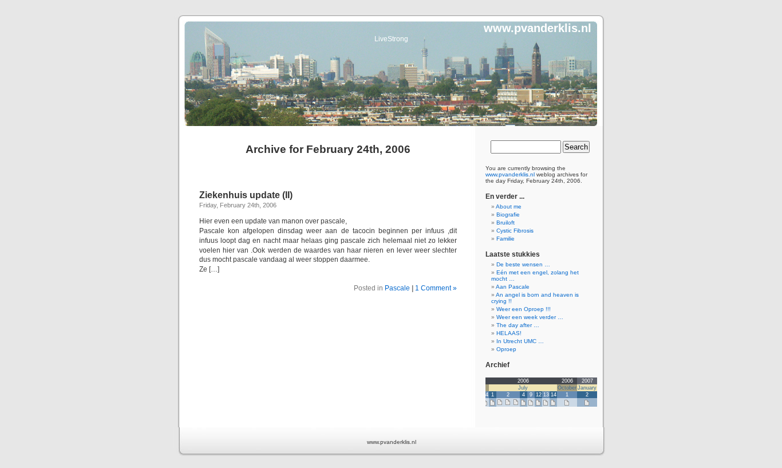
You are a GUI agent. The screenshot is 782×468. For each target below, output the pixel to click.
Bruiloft (505, 222)
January (587, 388)
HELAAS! (509, 333)
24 (485, 395)
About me (509, 206)
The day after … (517, 325)
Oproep (506, 349)
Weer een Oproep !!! (523, 309)
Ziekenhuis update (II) (246, 195)
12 (539, 395)
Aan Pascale (513, 287)
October (567, 388)
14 (553, 395)
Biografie (508, 214)
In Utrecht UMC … (520, 341)
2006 (523, 381)
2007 (587, 381)
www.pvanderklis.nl (537, 28)
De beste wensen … (523, 264)
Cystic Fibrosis (515, 230)
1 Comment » (436, 288)
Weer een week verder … (529, 317)
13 (546, 395)
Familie (505, 238)
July (523, 388)
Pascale (397, 288)
